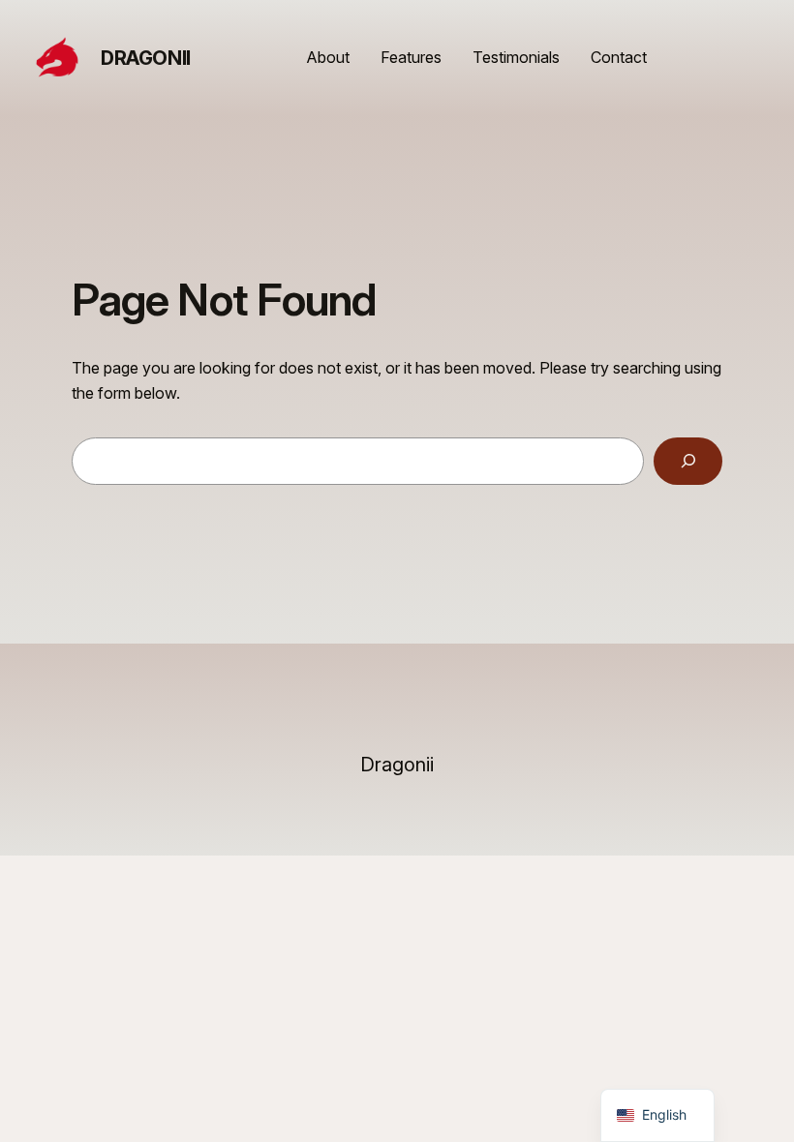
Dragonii (146, 58)
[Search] (688, 461)
